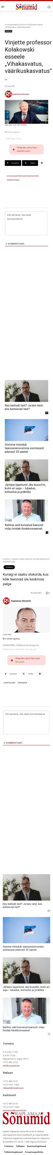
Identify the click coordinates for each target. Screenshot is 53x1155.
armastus (10, 176)
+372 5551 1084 (11, 1084)
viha (37, 176)
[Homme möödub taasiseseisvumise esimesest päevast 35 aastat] (26, 430)
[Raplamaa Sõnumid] (8, 94)
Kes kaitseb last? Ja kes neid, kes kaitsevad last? (24, 407)
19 (47, 413)
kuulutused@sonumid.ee (14, 1110)
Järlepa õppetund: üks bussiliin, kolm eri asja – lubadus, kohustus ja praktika (25, 488)
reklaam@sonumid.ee (13, 1088)
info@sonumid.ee (11, 1065)
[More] (42, 163)
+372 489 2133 (10, 1062)
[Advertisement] (26, 289)
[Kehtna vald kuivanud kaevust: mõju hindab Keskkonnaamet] (26, 510)
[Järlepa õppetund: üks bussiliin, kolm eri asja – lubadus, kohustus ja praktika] (26, 470)
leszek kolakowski (28, 176)
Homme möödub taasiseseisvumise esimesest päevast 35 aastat (24, 448)
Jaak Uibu (18, 176)
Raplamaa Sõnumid (20, 94)
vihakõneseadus (13, 180)
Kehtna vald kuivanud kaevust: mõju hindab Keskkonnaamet (24, 526)
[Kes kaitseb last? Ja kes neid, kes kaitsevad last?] (26, 391)
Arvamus (8, 24)
